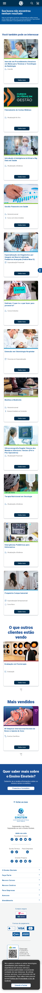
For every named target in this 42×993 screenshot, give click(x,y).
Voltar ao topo (22, 802)
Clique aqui (23, 948)
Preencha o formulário (20, 788)
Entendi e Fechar (21, 985)
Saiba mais (22, 80)
